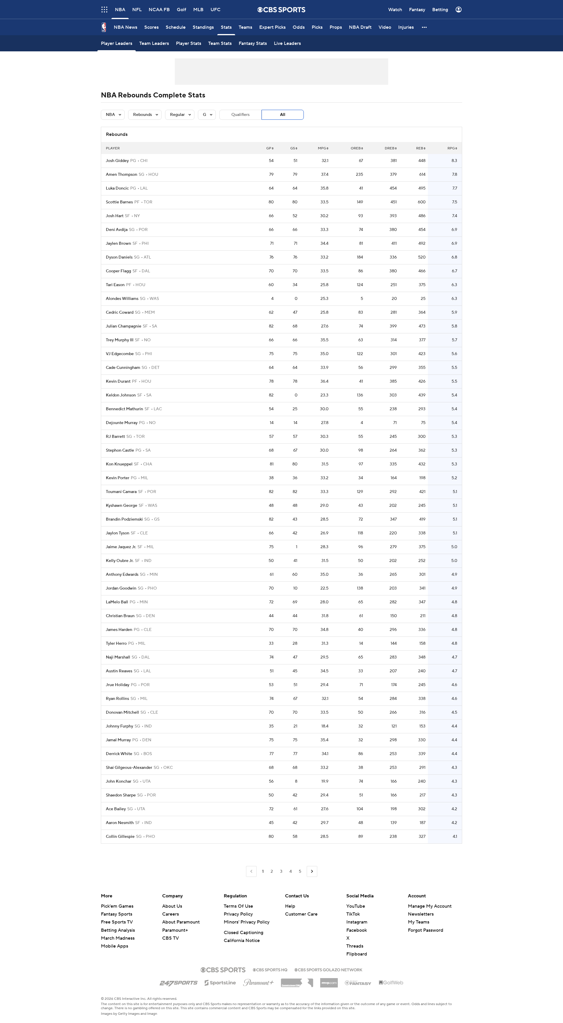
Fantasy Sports (116, 914)
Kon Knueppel (119, 464)
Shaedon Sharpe (121, 795)
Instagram (356, 922)
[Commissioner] (297, 981)
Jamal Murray (118, 740)
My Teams (418, 922)
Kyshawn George (121, 505)
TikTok (353, 914)
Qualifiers (240, 114)
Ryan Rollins (117, 698)
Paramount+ (175, 930)
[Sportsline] (220, 982)
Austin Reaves (119, 671)
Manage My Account (430, 906)
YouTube (355, 906)
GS (292, 148)
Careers (170, 914)
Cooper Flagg (118, 271)
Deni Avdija (117, 229)
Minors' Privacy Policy (246, 922)
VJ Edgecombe (120, 354)
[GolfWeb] (391, 983)
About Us (172, 906)
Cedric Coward (119, 312)
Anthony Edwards (122, 574)
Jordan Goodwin (121, 588)
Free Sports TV (117, 922)
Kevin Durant (118, 381)
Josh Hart (114, 216)
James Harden (119, 629)
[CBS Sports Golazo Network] (328, 969)
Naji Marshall (118, 657)
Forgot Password (425, 930)
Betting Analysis (118, 930)
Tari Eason (115, 285)
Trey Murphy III (119, 340)
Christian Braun (120, 616)
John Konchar (118, 781)
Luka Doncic (117, 188)
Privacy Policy (238, 914)
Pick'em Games (117, 906)
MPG (322, 148)
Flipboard (356, 954)
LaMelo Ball (117, 602)
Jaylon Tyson (117, 533)
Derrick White (119, 754)
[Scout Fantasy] (358, 982)
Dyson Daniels (119, 257)
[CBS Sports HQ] (270, 969)
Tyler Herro (116, 643)
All (282, 114)
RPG (451, 148)
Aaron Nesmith (120, 823)
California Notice (242, 940)
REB (419, 148)
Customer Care (301, 914)
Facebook (356, 930)
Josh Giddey (117, 160)
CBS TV (170, 938)
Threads (354, 946)
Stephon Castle (120, 450)
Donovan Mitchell (122, 712)
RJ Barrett (115, 436)
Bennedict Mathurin (124, 409)
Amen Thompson (121, 174)
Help (290, 906)
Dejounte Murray (122, 423)
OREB (356, 148)
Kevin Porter (117, 478)
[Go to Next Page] (312, 871)
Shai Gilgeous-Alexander (129, 767)
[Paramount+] (258, 981)
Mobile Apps (114, 946)
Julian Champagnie (123, 326)
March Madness (118, 938)
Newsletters (421, 914)
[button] (104, 9)
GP (268, 148)
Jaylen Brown (118, 243)
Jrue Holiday (117, 685)
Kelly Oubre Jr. (119, 560)
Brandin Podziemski (124, 519)
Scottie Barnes (119, 202)
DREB (389, 148)
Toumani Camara (121, 491)
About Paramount (181, 922)
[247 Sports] (179, 982)
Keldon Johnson (121, 395)
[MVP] (329, 980)
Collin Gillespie (120, 836)
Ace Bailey (116, 809)
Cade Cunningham (123, 367)
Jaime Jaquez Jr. (121, 547)
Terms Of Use (238, 906)
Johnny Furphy (119, 726)
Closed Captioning (243, 933)
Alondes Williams (122, 298)
